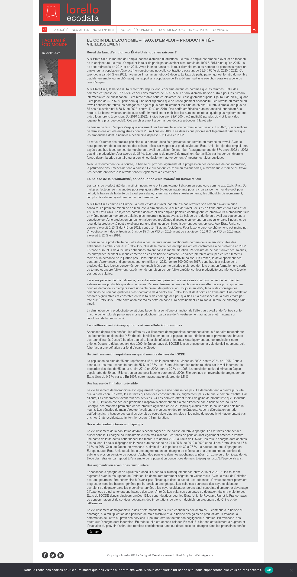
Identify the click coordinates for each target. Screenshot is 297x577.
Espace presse (199, 30)
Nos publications (172, 30)
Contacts (220, 30)
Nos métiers (80, 30)
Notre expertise (103, 30)
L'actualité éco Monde (54, 42)
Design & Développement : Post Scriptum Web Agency (176, 555)
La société (60, 30)
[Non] (291, 570)
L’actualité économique (137, 30)
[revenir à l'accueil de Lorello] (71, 20)
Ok (269, 570)
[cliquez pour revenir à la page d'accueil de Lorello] (44, 31)
